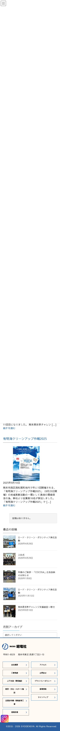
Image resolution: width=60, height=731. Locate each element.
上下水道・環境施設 (14, 681)
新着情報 (43, 689)
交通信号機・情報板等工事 (14, 702)
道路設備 (14, 712)
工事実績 (14, 673)
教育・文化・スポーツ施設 (14, 690)
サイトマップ (43, 697)
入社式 (21, 554)
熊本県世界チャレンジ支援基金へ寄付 (36, 606)
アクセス (43, 665)
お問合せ (43, 673)
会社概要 (14, 665)
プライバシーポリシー (43, 681)
